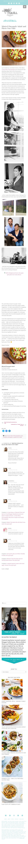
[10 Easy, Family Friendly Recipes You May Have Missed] (14, 741)
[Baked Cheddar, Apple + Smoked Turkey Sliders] (14, 689)
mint (21, 435)
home (5, 819)
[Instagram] (14, 3)
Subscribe (21, 819)
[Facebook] (9, 3)
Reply (5, 452)
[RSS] (19, 3)
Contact (16, 819)
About (9, 819)
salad (20, 437)
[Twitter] (11, 3)
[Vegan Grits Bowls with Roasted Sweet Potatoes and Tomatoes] (14, 715)
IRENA (9, 528)
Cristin (10, 448)
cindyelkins (11, 481)
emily (9, 468)
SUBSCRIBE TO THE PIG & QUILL (18, 1)
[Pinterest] (17, 3)
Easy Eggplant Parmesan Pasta (11, 804)
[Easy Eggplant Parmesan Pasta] (14, 792)
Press (12, 819)
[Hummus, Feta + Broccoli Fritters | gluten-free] (14, 766)
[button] (24, 6)
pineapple (10, 437)
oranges (5, 437)
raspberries (16, 437)
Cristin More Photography (8, 69)
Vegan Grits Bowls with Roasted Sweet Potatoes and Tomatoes (14, 727)
